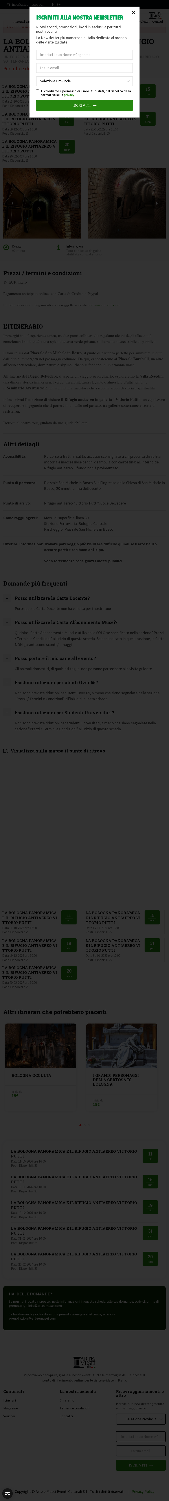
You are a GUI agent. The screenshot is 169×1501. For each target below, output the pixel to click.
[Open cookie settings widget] (7, 1493)
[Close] (133, 12)
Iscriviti (82, 105)
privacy (69, 95)
